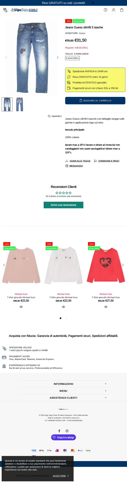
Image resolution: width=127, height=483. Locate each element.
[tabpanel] (21, 278)
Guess (82, 33)
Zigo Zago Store (24, 10)
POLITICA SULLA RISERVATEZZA (33, 476)
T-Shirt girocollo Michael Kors (21, 297)
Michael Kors (21, 294)
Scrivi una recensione (63, 205)
